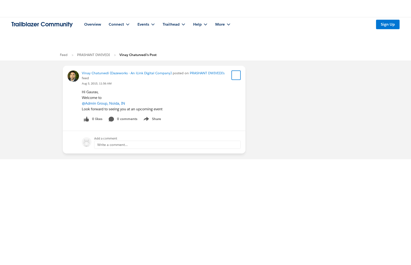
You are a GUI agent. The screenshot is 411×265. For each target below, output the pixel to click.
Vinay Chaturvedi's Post (138, 55)
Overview (92, 24)
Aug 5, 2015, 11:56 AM (97, 83)
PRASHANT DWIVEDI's (207, 73)
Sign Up (388, 24)
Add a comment (105, 138)
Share (151, 120)
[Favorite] (236, 75)
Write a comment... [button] (112, 145)
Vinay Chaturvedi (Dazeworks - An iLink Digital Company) (127, 73)
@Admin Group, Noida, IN (103, 103)
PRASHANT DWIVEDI (93, 55)
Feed (64, 55)
